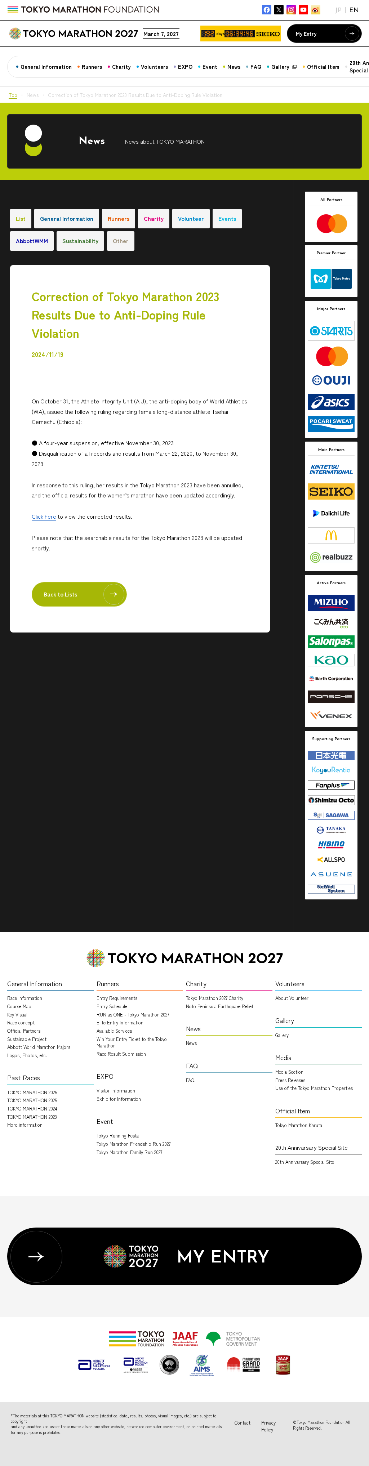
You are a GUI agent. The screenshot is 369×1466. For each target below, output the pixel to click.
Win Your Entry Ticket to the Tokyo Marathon (132, 1042)
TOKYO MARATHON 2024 (32, 1108)
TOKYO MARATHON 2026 (32, 1092)
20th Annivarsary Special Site (304, 1161)
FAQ (190, 1080)
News (191, 1043)
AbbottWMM (32, 240)
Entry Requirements (117, 998)
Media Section (289, 1071)
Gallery (282, 1035)
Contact (242, 1422)
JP (338, 11)
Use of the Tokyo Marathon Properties (314, 1088)
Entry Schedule (112, 1006)
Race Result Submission (121, 1053)
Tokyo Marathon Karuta (298, 1125)
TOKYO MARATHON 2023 (32, 1116)
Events (227, 218)
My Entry (306, 33)
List (21, 218)
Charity (154, 218)
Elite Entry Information (120, 1022)
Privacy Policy (268, 1426)
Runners (118, 218)
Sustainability (80, 240)
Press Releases (290, 1080)
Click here (44, 516)
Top (13, 94)
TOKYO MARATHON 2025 (32, 1100)
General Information (66, 218)
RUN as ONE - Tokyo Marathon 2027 (133, 1014)
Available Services (114, 1030)
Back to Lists (60, 594)
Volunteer (191, 218)
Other (121, 240)
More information (25, 1124)
